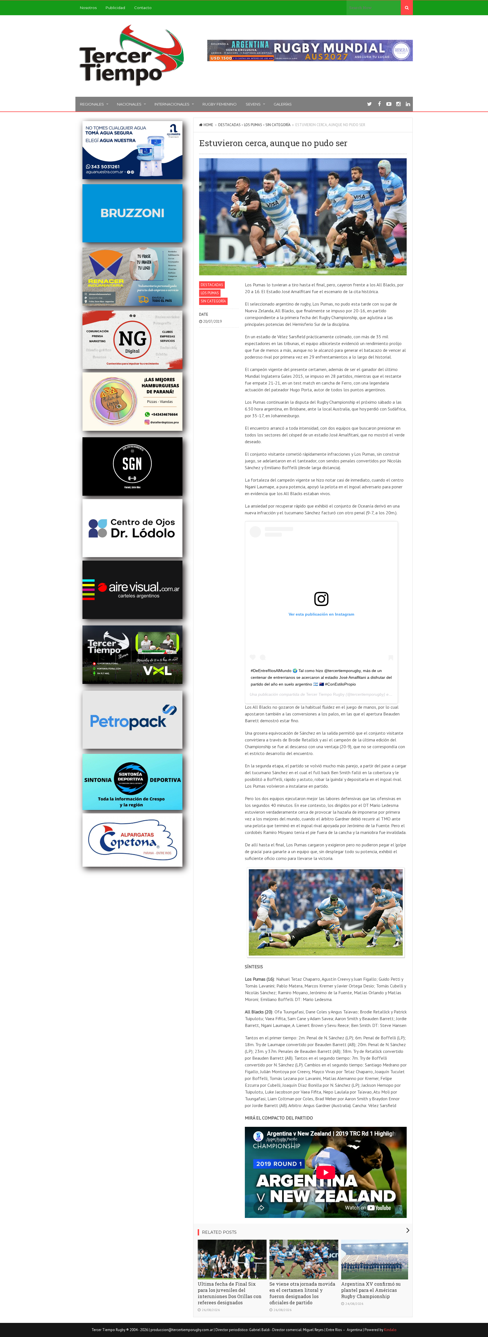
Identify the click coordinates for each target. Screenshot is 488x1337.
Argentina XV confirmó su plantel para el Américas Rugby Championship (371, 1290)
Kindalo (390, 1329)
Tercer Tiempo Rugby (325, 694)
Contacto (143, 7)
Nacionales (129, 104)
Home (208, 124)
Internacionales (171, 104)
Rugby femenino (219, 104)
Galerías (283, 104)
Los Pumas (253, 124)
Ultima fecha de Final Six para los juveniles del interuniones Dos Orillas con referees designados (230, 1293)
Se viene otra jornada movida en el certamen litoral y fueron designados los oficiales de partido (302, 1293)
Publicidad (115, 7)
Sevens (253, 104)
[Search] (407, 7)
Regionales (92, 104)
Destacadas (229, 124)
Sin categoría (277, 124)
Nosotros (88, 7)
